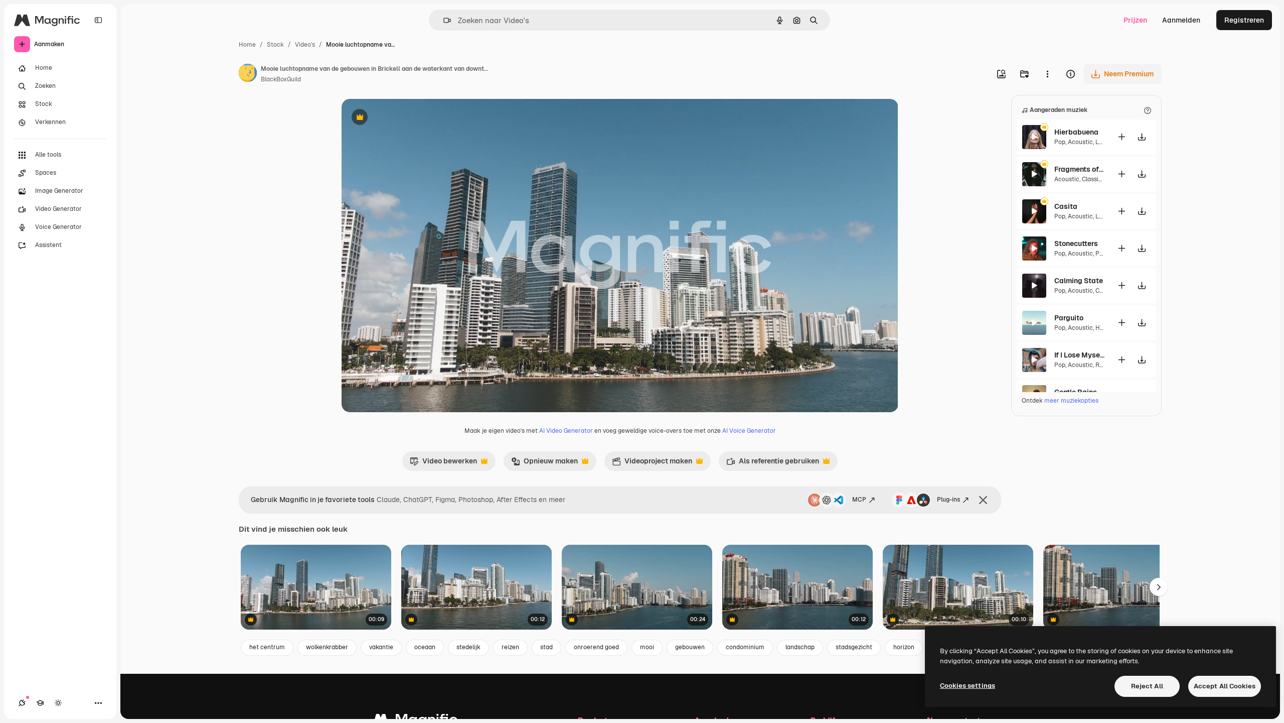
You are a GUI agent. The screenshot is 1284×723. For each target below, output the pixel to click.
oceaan (424, 647)
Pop (1059, 142)
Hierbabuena (1076, 132)
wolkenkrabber (327, 647)
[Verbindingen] (22, 703)
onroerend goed (596, 647)
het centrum (267, 647)
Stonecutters (1076, 243)
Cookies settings (967, 685)
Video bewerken (443, 463)
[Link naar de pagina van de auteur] (248, 74)
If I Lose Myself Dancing (1079, 354)
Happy (1104, 328)
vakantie (381, 647)
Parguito (1068, 317)
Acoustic (1080, 142)
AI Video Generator (566, 431)
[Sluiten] (983, 500)
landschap (800, 647)
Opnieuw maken (544, 463)
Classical (1094, 179)
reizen (510, 647)
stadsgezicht (854, 647)
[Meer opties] (1047, 74)
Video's (305, 45)
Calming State (1078, 280)
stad (546, 647)
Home (247, 45)
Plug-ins (948, 500)
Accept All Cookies (1224, 686)
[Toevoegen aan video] (1121, 137)
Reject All (1147, 686)
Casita (1065, 206)
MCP (859, 500)
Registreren (1244, 20)
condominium (745, 647)
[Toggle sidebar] (98, 20)
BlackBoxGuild (281, 79)
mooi (647, 647)
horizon (903, 647)
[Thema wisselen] (58, 703)
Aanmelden (1181, 20)
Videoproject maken (652, 463)
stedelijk (468, 647)
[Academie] (40, 703)
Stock (275, 45)
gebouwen (690, 647)
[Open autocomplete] (443, 20)
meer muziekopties (1071, 401)
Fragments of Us (1079, 169)
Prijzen (1135, 20)
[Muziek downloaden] (1142, 137)
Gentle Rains (1075, 392)
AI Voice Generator (749, 431)
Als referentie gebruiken (772, 463)
